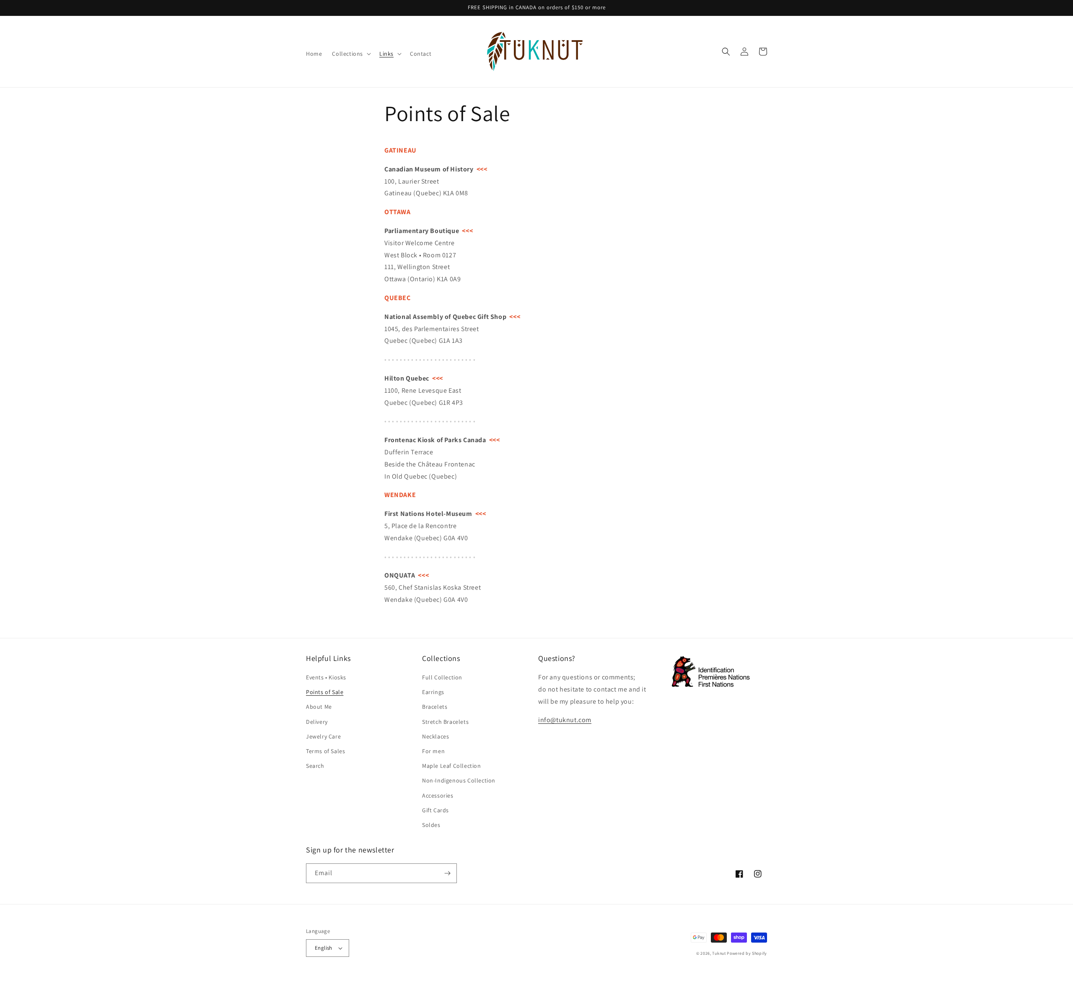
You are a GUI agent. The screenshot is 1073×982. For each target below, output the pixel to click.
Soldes (431, 825)
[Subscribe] (447, 873)
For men (433, 751)
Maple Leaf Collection (451, 766)
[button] (350, 53)
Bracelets (434, 706)
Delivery (317, 721)
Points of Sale (324, 692)
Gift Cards (435, 810)
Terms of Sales (325, 751)
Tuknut (719, 953)
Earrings (433, 692)
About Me (319, 706)
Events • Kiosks (326, 677)
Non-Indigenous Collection (458, 780)
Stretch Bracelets (445, 721)
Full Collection (442, 677)
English (323, 947)
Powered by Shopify (747, 953)
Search (315, 766)
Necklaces (435, 736)
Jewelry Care (323, 736)
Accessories (438, 795)
